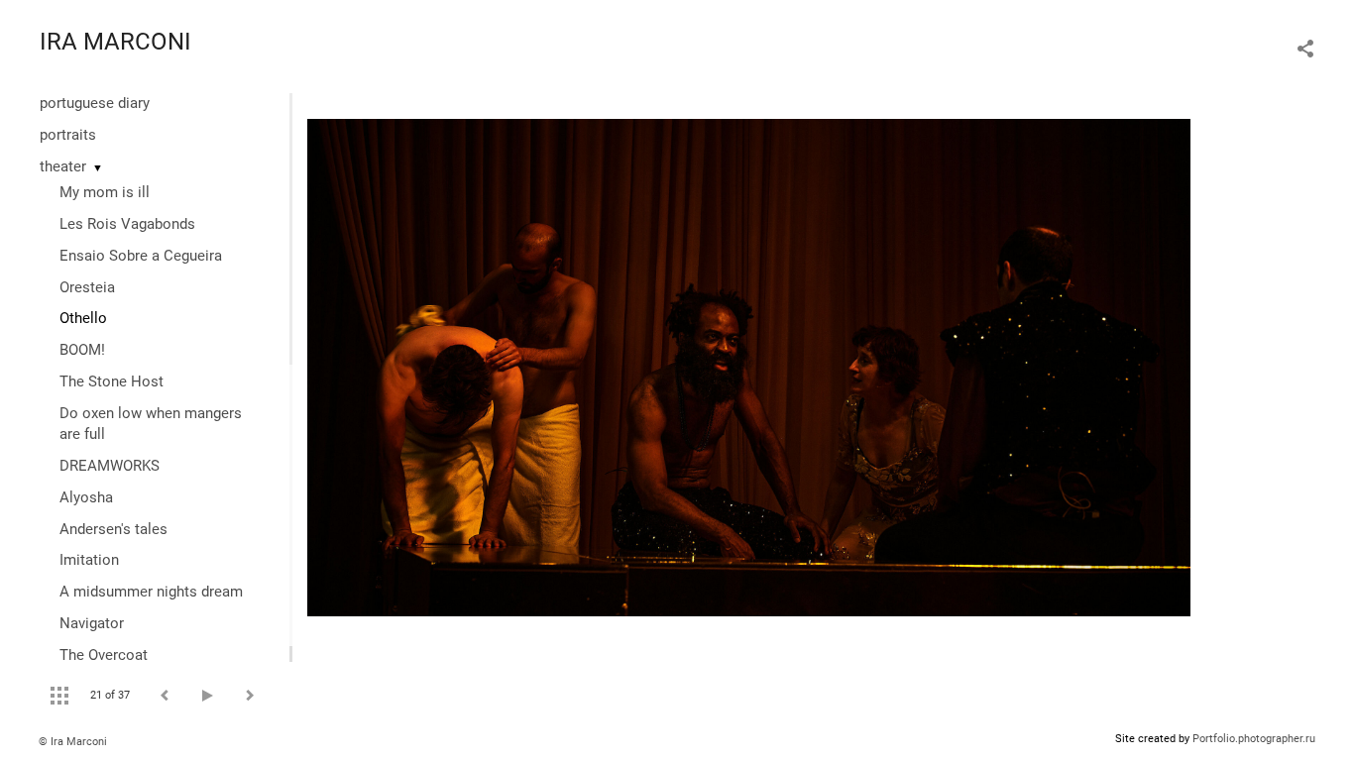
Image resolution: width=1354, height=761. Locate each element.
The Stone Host (111, 381)
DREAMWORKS (109, 466)
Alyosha (86, 497)
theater (63, 166)
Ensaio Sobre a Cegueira (140, 256)
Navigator (91, 623)
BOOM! (82, 350)
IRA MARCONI (115, 41)
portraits (68, 135)
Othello (83, 318)
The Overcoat (103, 655)
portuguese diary (95, 103)
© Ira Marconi (73, 741)
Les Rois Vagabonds (127, 224)
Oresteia (87, 287)
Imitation (89, 560)
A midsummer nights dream (151, 591)
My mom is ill (104, 192)
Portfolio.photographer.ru (1253, 738)
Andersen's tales (113, 529)
